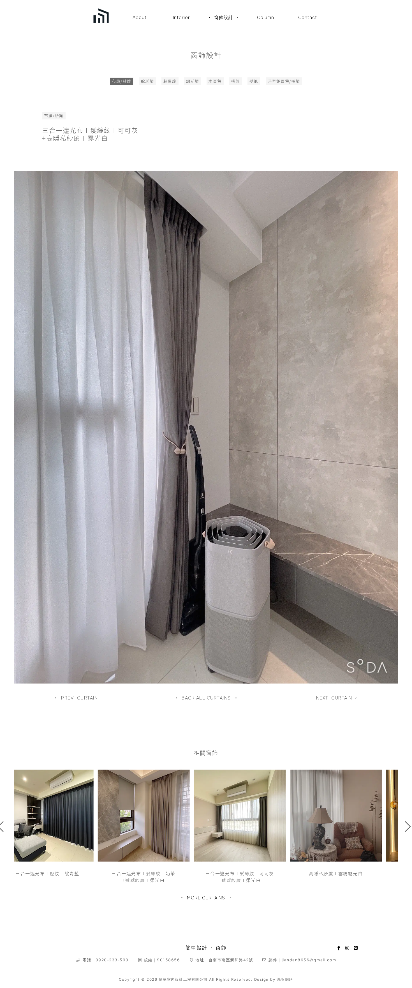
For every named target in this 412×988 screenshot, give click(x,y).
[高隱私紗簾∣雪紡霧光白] (254, 816)
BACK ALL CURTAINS (206, 698)
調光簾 (192, 81)
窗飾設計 (223, 17)
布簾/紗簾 (121, 81)
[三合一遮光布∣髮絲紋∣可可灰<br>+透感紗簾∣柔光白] (158, 816)
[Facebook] (339, 947)
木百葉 (215, 81)
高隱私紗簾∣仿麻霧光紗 (350, 873)
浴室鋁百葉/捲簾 (284, 81)
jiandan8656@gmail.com (309, 959)
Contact (307, 17)
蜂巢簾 (170, 81)
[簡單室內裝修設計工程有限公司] (101, 13)
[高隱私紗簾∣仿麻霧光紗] (351, 816)
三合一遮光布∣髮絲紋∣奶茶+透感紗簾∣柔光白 (62, 876)
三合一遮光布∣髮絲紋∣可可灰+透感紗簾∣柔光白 (158, 876)
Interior (181, 17)
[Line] (356, 947)
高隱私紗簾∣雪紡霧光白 (254, 873)
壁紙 (253, 81)
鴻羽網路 (285, 979)
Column (265, 17)
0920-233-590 (112, 959)
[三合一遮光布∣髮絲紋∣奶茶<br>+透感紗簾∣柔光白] (62, 816)
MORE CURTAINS (206, 898)
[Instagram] (347, 947)
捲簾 (235, 81)
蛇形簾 (147, 81)
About (140, 17)
